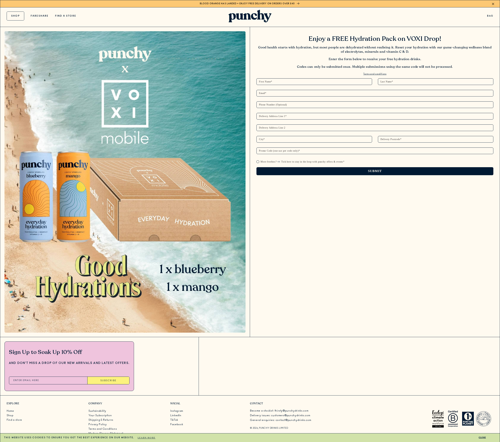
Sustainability (97, 411)
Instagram (176, 411)
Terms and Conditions (102, 429)
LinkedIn (175, 415)
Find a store (65, 16)
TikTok (174, 420)
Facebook (176, 424)
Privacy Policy (97, 424)
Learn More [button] (146, 437)
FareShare (40, 16)
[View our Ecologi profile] (438, 419)
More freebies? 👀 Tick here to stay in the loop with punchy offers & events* (303, 161)
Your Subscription (100, 415)
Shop (15, 16)
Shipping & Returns (100, 420)
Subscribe (108, 380)
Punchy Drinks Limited (273, 428)
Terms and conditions (374, 74)
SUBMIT (375, 171)
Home (10, 411)
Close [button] (482, 437)
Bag (490, 17)
